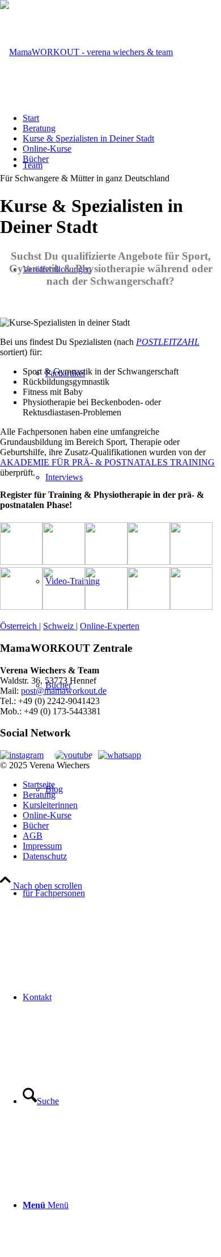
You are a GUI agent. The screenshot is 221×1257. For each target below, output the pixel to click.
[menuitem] (122, 893)
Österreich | (20, 626)
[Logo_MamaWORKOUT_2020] (86, 52)
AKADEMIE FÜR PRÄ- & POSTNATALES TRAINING (107, 462)
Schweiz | (60, 626)
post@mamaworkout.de (64, 691)
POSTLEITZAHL (167, 342)
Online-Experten (109, 626)
